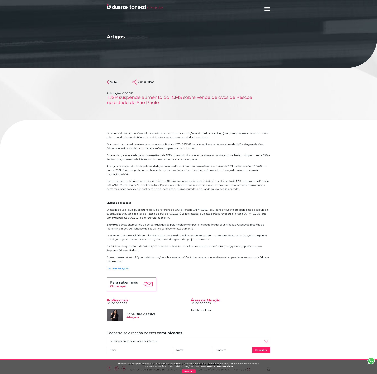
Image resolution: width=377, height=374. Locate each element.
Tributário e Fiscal (201, 310)
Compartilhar (146, 82)
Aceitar (188, 371)
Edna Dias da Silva (141, 314)
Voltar (114, 82)
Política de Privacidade (220, 366)
